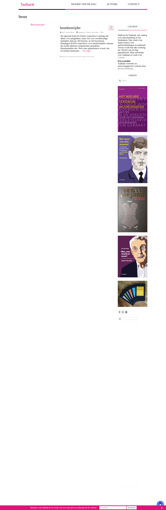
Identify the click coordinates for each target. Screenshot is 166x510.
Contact (121, 57)
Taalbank (27, 4)
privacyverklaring (125, 68)
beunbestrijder (72, 56)
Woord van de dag (92, 32)
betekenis (63, 56)
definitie (92, 56)
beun (67, 56)
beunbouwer (78, 56)
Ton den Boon (69, 32)
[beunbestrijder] (38, 24)
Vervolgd (86, 51)
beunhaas (84, 56)
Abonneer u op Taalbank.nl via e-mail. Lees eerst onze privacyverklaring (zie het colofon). (63, 508)
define (88, 56)
